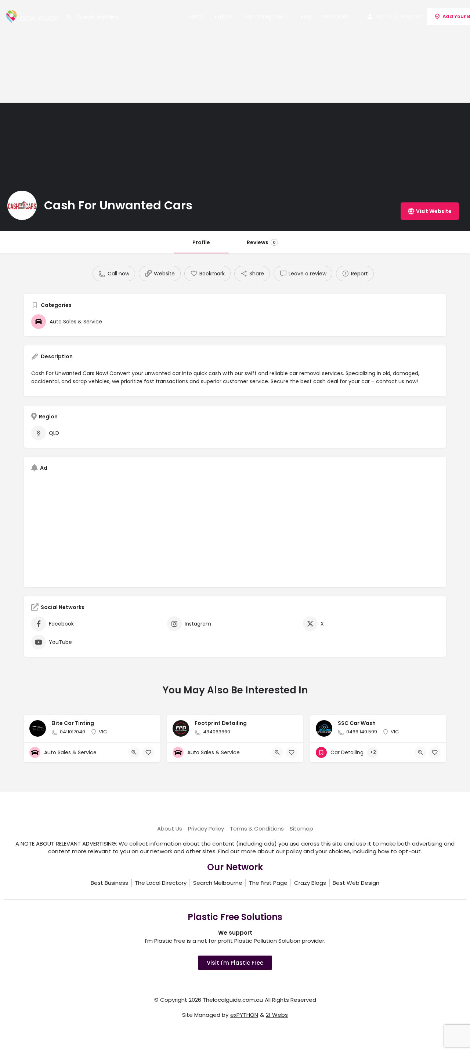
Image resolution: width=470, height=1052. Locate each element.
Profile (201, 242)
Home (196, 16)
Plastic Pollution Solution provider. (279, 941)
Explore (224, 16)
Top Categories (263, 16)
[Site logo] (33, 15)
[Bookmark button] (148, 752)
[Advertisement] (220, 51)
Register (411, 16)
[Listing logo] (22, 205)
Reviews (261, 242)
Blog (306, 16)
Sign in (384, 16)
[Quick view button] (134, 752)
